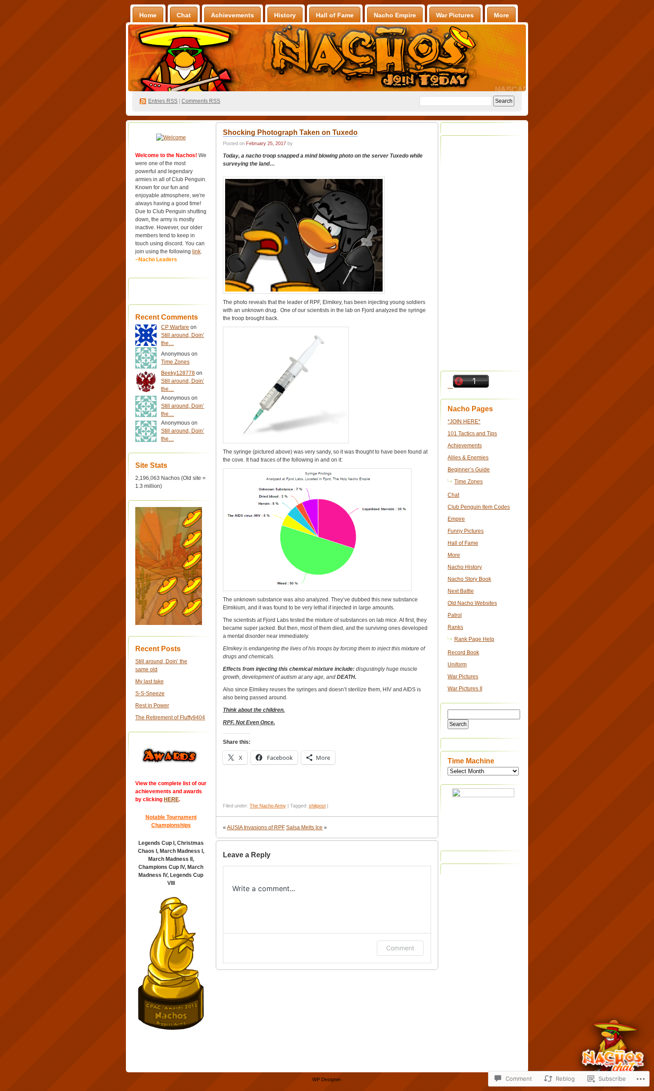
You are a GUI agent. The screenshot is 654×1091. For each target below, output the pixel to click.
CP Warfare (175, 327)
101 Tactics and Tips (472, 433)
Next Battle (461, 591)
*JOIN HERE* (464, 421)
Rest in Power (152, 705)
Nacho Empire (395, 15)
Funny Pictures (466, 531)
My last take (149, 681)
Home (148, 15)
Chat (184, 15)
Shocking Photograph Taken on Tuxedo (290, 132)
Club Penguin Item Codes (479, 507)
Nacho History (465, 567)
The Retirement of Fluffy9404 (170, 717)
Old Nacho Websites (472, 603)
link (196, 251)
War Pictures (455, 15)
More (501, 15)
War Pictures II (465, 688)
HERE (171, 799)
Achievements (232, 15)
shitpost (317, 805)
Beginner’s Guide (469, 469)
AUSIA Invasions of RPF (256, 827)
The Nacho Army (268, 805)
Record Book (463, 652)
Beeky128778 (178, 373)
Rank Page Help (474, 639)
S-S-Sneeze (150, 693)
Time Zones (175, 362)
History (285, 15)
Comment (400, 948)
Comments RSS (201, 101)
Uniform (457, 664)
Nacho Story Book (469, 579)
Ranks (455, 627)
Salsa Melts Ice (304, 827)
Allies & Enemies (468, 457)
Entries (163, 101)
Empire (456, 519)
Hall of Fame (335, 15)
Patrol (455, 615)
